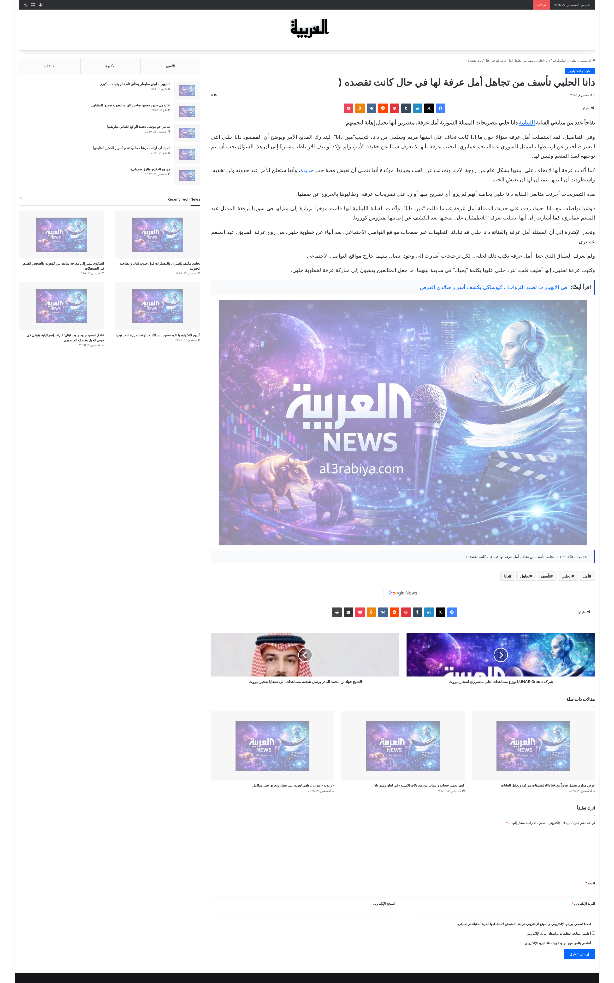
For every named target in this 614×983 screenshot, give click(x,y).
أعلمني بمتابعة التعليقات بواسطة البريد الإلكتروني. (558, 933)
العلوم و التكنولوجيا (565, 60)
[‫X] (429, 108)
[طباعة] (337, 612)
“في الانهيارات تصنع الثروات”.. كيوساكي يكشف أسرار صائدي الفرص (494, 287)
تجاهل (525, 576)
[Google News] (403, 593)
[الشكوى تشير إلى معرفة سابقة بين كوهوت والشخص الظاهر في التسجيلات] (61, 235)
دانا (506, 576)
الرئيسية (586, 60)
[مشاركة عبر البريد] (348, 612)
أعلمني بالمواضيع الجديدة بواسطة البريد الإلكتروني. (557, 943)
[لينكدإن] (417, 108)
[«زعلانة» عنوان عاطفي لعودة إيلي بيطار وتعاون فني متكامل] (272, 746)
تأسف (545, 576)
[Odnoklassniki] (360, 108)
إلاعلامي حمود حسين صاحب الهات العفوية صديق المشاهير (130, 105)
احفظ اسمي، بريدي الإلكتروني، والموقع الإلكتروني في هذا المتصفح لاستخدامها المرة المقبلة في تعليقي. (524, 924)
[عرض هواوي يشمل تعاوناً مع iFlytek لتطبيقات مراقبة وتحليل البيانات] (533, 746)
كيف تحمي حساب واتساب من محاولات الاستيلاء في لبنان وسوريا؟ (419, 785)
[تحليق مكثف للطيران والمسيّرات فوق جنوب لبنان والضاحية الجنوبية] (157, 235)
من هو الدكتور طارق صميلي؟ (150, 169)
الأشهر (170, 66)
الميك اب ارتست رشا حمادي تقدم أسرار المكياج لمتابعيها (131, 148)
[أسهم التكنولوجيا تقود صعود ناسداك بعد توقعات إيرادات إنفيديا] (157, 306)
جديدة (307, 170)
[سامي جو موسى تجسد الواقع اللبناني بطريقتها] (187, 133)
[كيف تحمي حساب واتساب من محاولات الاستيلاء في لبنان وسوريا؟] (403, 746)
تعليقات (49, 66)
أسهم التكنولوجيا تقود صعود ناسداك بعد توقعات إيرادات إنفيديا (158, 335)
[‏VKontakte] (371, 108)
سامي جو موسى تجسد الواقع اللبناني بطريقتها (138, 126)
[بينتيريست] (394, 108)
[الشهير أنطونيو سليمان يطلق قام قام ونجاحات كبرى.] (187, 90)
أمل (586, 576)
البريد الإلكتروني (583, 903)
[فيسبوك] (440, 108)
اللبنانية (527, 122)
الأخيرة (110, 66)
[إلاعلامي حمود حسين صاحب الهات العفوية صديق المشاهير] (187, 112)
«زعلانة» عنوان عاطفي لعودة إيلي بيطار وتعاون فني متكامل (293, 785)
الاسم (590, 883)
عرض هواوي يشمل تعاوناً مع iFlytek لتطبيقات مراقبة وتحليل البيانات (548, 785)
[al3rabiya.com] (307, 30)
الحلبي (566, 576)
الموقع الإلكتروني (384, 903)
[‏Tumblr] (406, 108)
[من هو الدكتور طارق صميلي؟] (187, 176)
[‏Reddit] (383, 108)
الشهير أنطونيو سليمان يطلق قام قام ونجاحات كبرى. (134, 84)
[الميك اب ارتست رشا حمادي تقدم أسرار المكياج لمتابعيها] (187, 154)
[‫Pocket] (348, 108)
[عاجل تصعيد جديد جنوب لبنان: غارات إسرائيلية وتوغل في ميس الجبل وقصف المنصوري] (61, 306)
